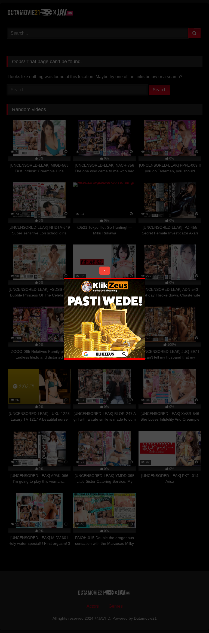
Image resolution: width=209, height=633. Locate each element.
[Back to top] (192, 616)
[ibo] (104, 358)
